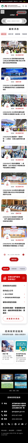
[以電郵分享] (22, 424)
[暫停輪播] (14, 390)
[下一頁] (23, 255)
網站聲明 (11, 430)
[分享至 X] (5, 424)
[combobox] (14, 21)
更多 (24, 1)
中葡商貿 (24, 34)
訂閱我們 (19, 430)
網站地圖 (4, 430)
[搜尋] (23, 6)
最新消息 (3, 34)
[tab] (6, 269)
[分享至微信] (9, 424)
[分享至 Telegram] (16, 424)
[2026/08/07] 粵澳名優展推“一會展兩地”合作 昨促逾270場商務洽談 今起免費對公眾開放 (13, 1)
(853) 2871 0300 (17, 415)
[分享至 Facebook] (2, 424)
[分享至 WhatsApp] (12, 424)
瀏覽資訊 (22, 12)
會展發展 (17, 34)
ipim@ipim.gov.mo (18, 411)
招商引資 (10, 34)
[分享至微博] (19, 424)
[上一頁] (5, 255)
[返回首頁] (4, 6)
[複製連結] (26, 424)
